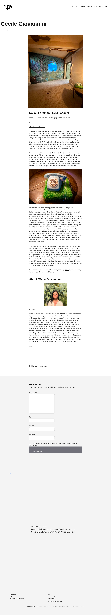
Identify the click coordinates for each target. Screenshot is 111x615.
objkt (67, 270)
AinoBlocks (74, 606)
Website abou (33, 127)
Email (31, 426)
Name (31, 417)
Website (32, 309)
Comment (33, 393)
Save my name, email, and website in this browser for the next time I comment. (55, 444)
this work (42, 127)
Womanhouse (34, 216)
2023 (30, 346)
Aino (83, 606)
